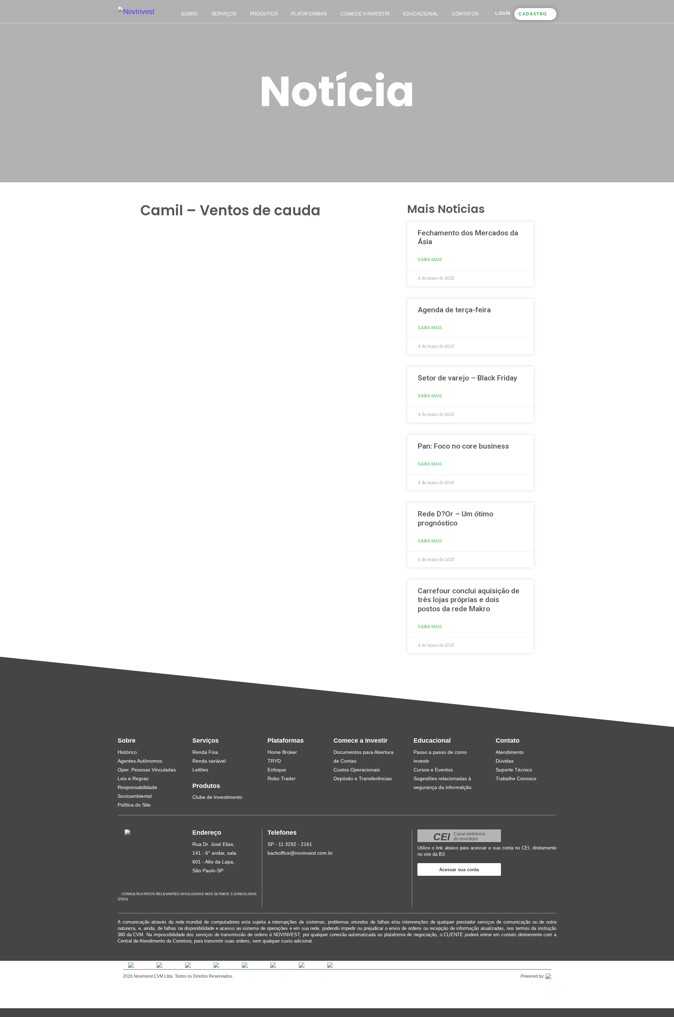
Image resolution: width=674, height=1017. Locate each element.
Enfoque (276, 769)
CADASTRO (532, 14)
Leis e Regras (133, 778)
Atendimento (510, 752)
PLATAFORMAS (309, 14)
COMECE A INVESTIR (365, 14)
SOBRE (189, 14)
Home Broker (282, 752)
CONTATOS (465, 14)
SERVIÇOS (223, 14)
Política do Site (134, 805)
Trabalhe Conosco (516, 778)
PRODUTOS (264, 14)
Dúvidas (505, 761)
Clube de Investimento (217, 797)
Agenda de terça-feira (454, 310)
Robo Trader (281, 778)
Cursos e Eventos (433, 769)
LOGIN (503, 13)
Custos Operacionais (356, 769)
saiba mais (430, 259)
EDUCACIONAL (420, 14)
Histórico (127, 752)
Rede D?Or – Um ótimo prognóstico (455, 518)
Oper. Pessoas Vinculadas (147, 769)
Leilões (200, 769)
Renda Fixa (205, 752)
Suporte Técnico (514, 769)
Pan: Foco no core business (463, 446)
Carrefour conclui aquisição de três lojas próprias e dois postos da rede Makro (469, 600)
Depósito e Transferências (362, 778)
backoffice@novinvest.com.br (300, 853)
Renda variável (209, 761)
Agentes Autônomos (140, 761)
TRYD (274, 761)
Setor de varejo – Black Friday (467, 378)
